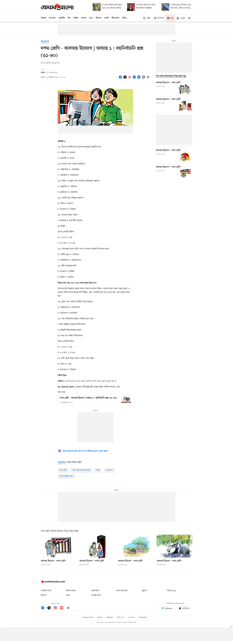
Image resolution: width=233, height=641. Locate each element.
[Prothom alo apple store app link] (184, 608)
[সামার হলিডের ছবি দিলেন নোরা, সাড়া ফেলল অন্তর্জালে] (96, 7)
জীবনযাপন (115, 18)
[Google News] (68, 608)
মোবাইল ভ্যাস (96, 595)
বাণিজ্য (75, 18)
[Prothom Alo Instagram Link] (56, 608)
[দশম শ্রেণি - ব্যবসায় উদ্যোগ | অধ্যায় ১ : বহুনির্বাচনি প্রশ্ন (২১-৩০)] (126, 399)
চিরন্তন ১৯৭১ (171, 590)
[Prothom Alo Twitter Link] (50, 608)
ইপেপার (43, 595)
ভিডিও (124, 18)
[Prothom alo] (57, 7)
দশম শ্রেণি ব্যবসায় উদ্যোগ (81, 470)
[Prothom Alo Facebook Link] (44, 608)
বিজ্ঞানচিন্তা (95, 590)
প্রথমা (68, 595)
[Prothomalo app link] (167, 608)
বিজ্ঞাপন (100, 617)
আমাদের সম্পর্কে (87, 617)
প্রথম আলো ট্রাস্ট (122, 590)
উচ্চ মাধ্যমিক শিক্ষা (66, 476)
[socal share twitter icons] (125, 78)
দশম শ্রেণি (63, 470)
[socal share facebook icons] (120, 78)
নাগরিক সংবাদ (46, 590)
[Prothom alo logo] (53, 582)
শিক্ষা (98, 470)
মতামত (83, 18)
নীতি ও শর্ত (120, 617)
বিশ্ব (69, 18)
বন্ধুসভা (144, 590)
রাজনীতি (62, 18)
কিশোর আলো (71, 590)
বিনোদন (98, 18)
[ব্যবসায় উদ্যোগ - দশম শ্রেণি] (185, 89)
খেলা (91, 18)
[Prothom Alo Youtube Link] (63, 608)
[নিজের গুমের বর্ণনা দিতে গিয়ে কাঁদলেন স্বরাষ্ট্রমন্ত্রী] (131, 7)
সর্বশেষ (43, 18)
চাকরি (106, 18)
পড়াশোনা (45, 41)
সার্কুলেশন (109, 617)
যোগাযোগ (131, 617)
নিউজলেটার (143, 617)
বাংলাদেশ (52, 18)
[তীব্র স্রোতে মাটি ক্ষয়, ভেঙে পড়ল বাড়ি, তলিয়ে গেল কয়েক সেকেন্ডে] (165, 7)
